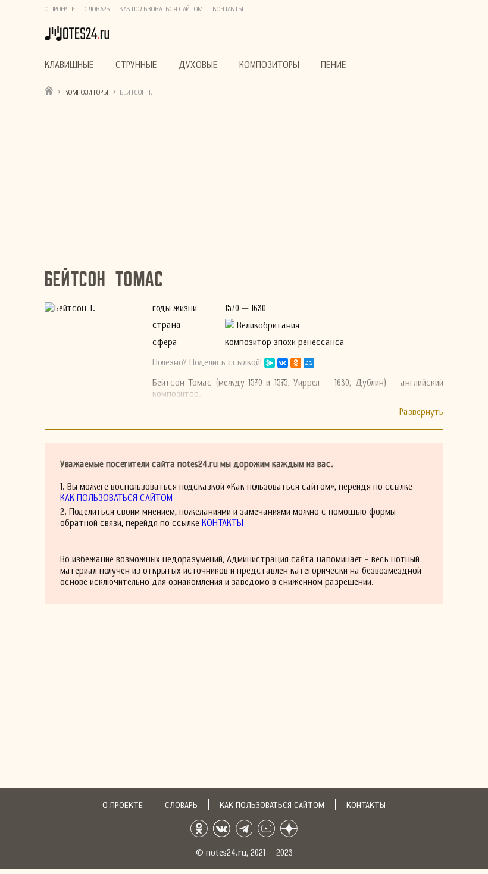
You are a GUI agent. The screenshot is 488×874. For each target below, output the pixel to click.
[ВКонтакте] (282, 363)
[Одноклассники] (295, 363)
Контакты (228, 9)
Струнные (136, 64)
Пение (333, 64)
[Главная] (49, 90)
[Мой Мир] (309, 363)
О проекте (60, 9)
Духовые (198, 64)
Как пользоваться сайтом (161, 9)
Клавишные (69, 64)
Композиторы (269, 64)
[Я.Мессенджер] (269, 363)
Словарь (97, 9)
